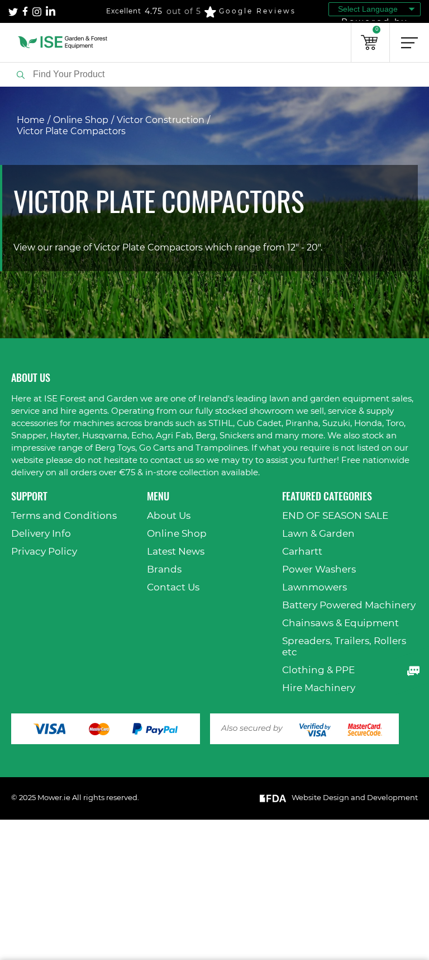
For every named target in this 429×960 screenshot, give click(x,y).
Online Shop (80, 120)
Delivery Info (41, 533)
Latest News (175, 551)
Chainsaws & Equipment (340, 623)
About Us (168, 516)
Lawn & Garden (318, 533)
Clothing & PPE (318, 670)
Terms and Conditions (64, 516)
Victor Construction (160, 120)
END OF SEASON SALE (335, 516)
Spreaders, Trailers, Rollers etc (344, 646)
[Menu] (409, 42)
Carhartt (302, 551)
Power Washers (319, 569)
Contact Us (173, 587)
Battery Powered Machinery (349, 605)
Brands (164, 569)
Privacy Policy (44, 551)
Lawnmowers (314, 587)
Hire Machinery (318, 688)
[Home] (63, 42)
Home (31, 120)
